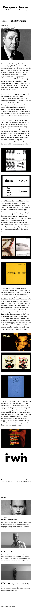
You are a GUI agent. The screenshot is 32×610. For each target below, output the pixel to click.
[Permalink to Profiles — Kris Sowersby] (16, 515)
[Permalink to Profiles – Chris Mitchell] (16, 547)
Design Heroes (15, 27)
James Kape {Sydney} (6, 481)
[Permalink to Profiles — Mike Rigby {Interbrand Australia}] (16, 579)
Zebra (12, 28)
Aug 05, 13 (4, 517)
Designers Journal (16, 7)
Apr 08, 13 (3, 582)
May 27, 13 (4, 550)
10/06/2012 (3, 25)
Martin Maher (27, 27)
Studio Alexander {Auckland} (24, 481)
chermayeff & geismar (6, 27)
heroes (22, 27)
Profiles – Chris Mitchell (8, 552)
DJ (8, 25)
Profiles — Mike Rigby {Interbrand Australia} (15, 584)
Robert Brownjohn (5, 28)
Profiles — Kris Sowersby (9, 520)
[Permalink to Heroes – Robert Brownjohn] (16, 59)
